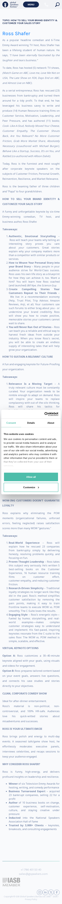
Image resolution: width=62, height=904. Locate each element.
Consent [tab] (11, 422)
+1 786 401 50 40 (31, 869)
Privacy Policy (31, 899)
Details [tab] (31, 422)
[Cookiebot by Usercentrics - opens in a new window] (44, 414)
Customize (29, 487)
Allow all (31, 477)
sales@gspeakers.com (33, 874)
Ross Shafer (16, 33)
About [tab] (50, 422)
